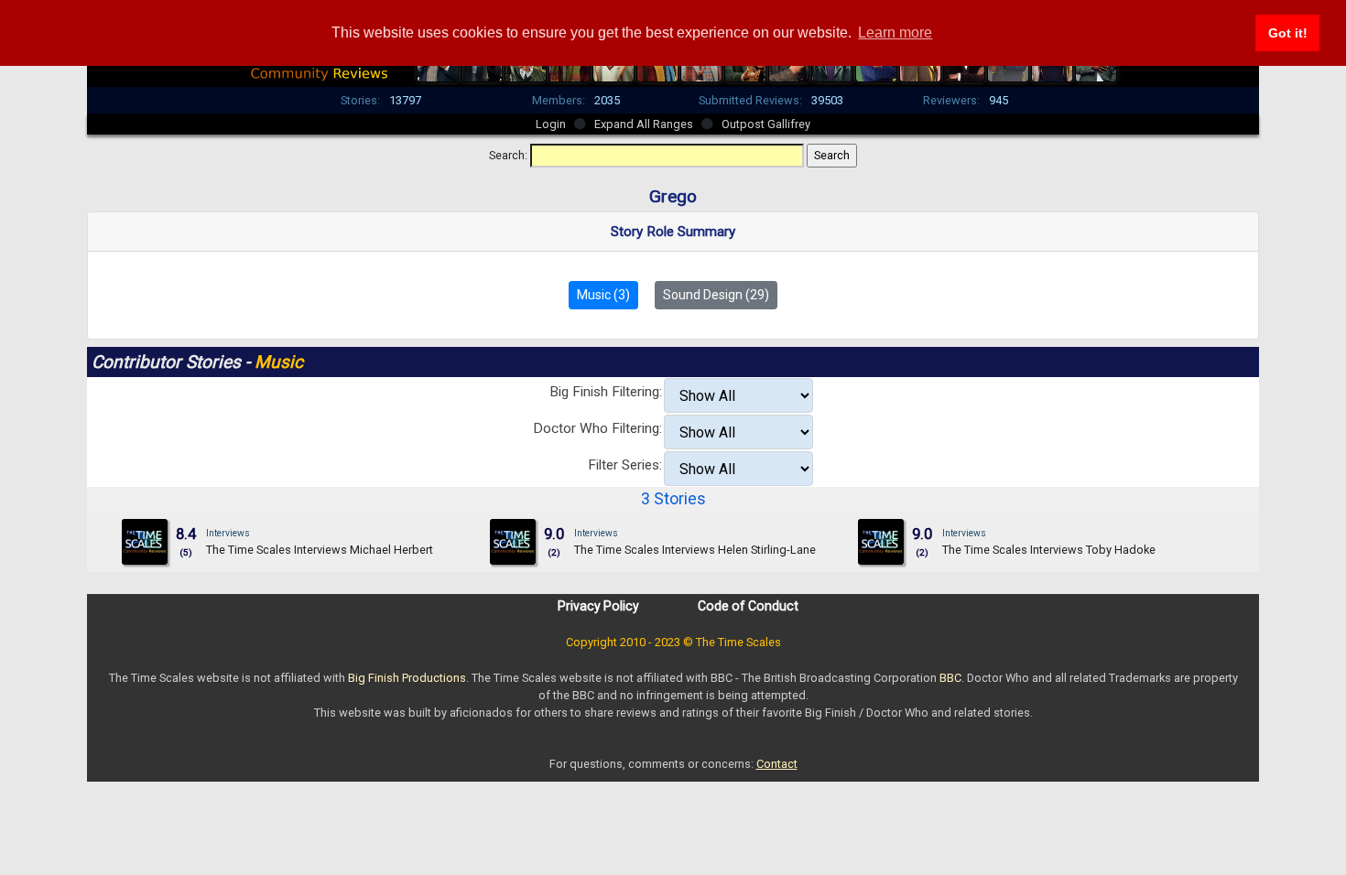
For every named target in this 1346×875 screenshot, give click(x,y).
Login (551, 124)
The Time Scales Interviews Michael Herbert (319, 549)
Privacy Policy (598, 606)
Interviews (228, 533)
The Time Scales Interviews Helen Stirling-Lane (695, 549)
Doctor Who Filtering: (597, 428)
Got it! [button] (1288, 33)
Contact (777, 764)
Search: (508, 155)
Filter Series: (625, 465)
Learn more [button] (895, 32)
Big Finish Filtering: (605, 391)
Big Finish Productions (407, 678)
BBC (950, 678)
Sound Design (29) (716, 294)
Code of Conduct (748, 606)
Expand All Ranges (643, 124)
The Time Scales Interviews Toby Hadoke (1049, 549)
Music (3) (603, 294)
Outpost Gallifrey (766, 124)
